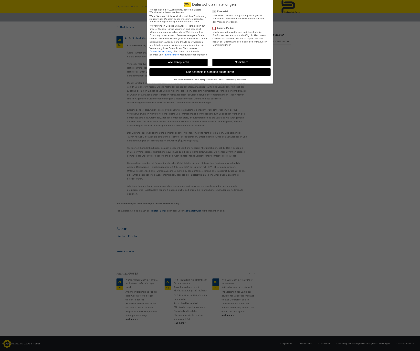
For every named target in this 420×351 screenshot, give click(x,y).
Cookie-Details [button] (211, 80)
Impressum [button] (241, 80)
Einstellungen (172, 54)
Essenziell (222, 11)
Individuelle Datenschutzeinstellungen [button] (189, 80)
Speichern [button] (241, 62)
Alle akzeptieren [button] (178, 62)
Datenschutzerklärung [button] (227, 80)
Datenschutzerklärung (160, 51)
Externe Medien (225, 28)
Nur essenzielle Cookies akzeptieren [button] (210, 72)
